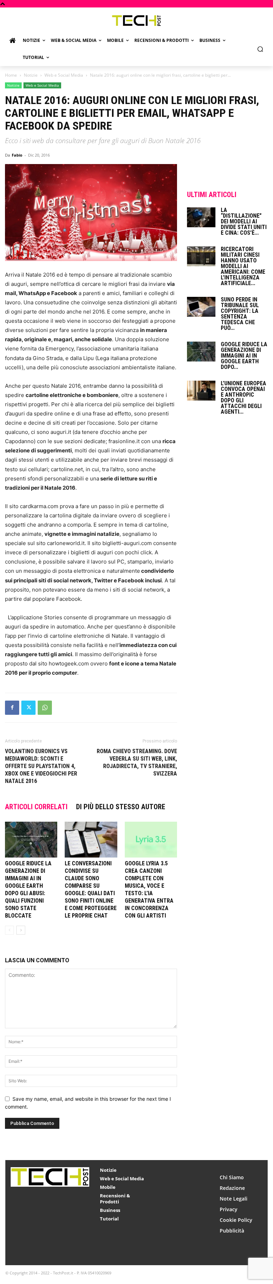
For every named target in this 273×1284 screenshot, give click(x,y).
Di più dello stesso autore (120, 806)
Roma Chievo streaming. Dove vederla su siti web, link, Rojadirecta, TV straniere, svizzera (137, 762)
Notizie (31, 75)
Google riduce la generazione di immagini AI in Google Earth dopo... (244, 355)
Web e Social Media (63, 75)
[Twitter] (28, 708)
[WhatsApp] (45, 708)
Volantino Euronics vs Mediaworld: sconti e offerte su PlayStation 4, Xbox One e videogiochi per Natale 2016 (41, 766)
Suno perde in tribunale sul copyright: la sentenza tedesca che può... (240, 313)
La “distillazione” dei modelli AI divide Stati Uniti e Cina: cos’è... (244, 221)
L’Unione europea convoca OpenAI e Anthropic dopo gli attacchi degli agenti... (243, 397)
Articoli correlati (36, 806)
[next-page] (20, 930)
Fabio (17, 155)
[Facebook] (12, 708)
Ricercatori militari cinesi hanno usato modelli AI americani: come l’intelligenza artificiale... (243, 266)
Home (11, 75)
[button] (260, 49)
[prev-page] (9, 930)
